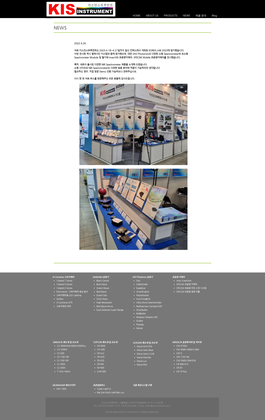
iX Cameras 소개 (64, 302)
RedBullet (141, 313)
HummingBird (143, 299)
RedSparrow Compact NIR (149, 306)
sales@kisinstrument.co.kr (158, 405)
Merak (139, 328)
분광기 (150, 277)
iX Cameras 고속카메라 (63, 277)
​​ (178, 277)
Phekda (140, 324)
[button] (152, 15)
